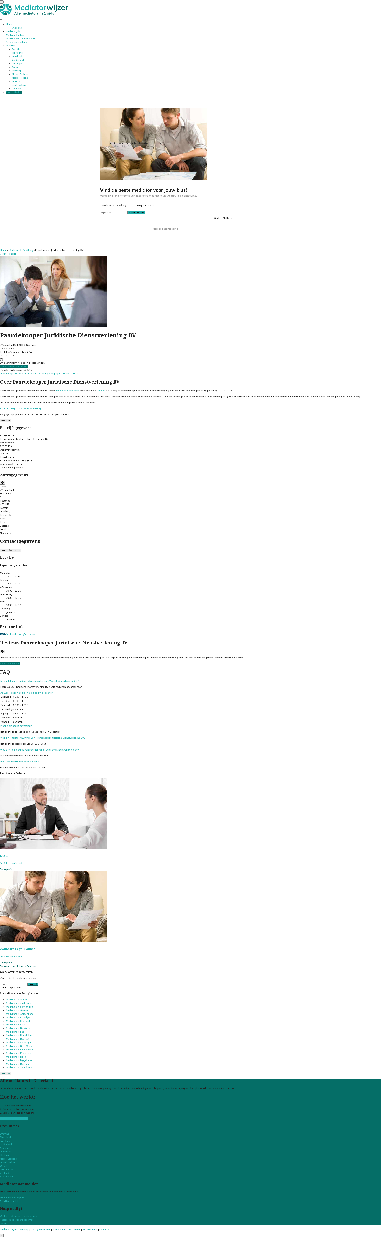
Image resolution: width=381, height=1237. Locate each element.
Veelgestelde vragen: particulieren (18, 1216)
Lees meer (5, 420)
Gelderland (18, 59)
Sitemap (23, 1229)
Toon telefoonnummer (10, 550)
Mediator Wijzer (8, 1229)
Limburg (16, 70)
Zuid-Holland (19, 84)
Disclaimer (75, 1229)
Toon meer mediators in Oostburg (18, 966)
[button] (39, 680)
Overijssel (17, 67)
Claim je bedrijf (8, 253)
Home (9, 24)
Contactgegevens (35, 373)
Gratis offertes (14, 92)
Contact (4, 1223)
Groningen (17, 63)
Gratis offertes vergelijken (14, 366)
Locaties (10, 45)
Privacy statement (40, 1229)
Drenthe (16, 49)
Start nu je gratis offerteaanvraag (20, 408)
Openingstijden (54, 373)
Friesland (17, 56)
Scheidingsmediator (17, 42)
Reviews (68, 373)
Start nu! (33, 984)
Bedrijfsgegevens (15, 373)
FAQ (75, 373)
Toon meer (5, 1073)
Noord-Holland (20, 77)
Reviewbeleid (89, 1229)
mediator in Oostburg (67, 390)
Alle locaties (6, 1176)
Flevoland (17, 52)
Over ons (17, 27)
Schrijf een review (10, 663)
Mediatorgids (13, 31)
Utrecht (16, 81)
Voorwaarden (60, 1229)
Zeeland (16, 88)
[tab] (190, 681)
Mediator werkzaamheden (20, 38)
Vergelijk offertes (136, 213)
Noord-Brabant (20, 74)
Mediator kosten (15, 34)
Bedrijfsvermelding (10, 1201)
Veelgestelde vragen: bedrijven (16, 1219)
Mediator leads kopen (12, 1197)
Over (3, 373)
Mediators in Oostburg (21, 250)
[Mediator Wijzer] (34, 14)
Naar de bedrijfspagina (165, 228)
